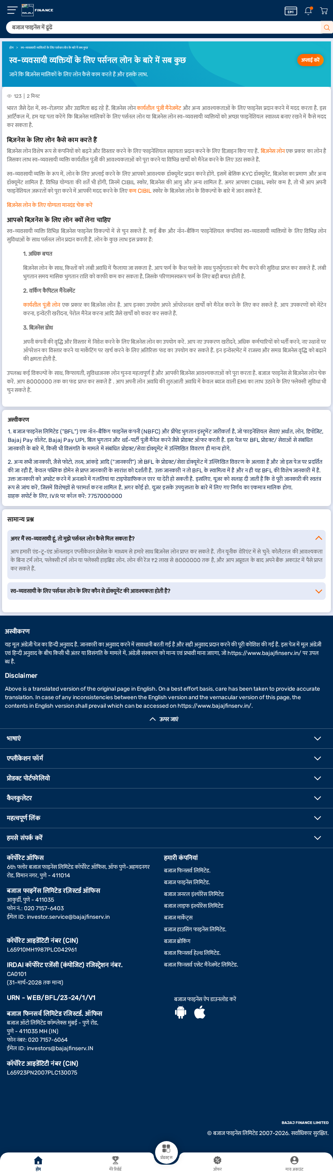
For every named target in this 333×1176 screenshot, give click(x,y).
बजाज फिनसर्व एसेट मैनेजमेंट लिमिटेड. (201, 964)
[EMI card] (291, 10)
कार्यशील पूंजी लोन (41, 305)
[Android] (180, 1013)
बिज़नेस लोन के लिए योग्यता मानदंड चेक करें (50, 205)
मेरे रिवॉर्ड (115, 1169)
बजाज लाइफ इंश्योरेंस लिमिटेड (193, 905)
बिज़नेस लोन (273, 151)
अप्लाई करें (310, 60)
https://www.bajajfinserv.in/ (264, 653)
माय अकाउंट (294, 1169)
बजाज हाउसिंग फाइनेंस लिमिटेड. (195, 929)
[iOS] (199, 1013)
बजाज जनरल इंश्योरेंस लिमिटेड (194, 894)
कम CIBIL (141, 190)
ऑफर (217, 1169)
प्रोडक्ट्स (166, 1157)
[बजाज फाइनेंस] (37, 10)
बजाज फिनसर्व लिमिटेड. (187, 870)
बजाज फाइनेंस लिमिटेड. (187, 882)
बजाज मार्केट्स (178, 917)
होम (38, 1169)
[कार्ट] (323, 11)
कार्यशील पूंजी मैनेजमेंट (159, 108)
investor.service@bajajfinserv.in (68, 916)
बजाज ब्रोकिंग (177, 941)
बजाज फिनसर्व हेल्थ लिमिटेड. (192, 953)
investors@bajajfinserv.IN (60, 1048)
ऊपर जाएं (169, 719)
